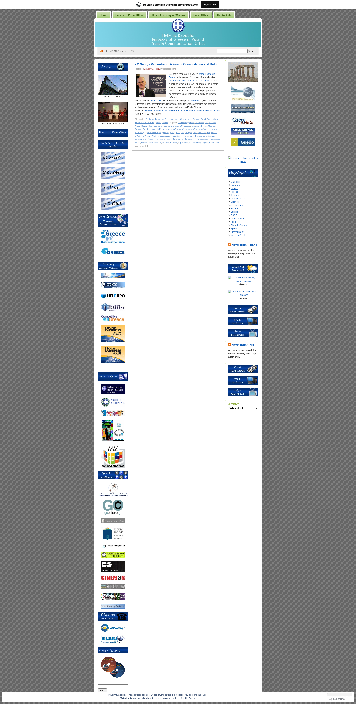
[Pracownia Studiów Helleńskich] (113, 495)
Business (150, 119)
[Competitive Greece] (113, 321)
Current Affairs (238, 198)
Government (186, 119)
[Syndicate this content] (229, 244)
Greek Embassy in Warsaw (168, 15)
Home (103, 15)
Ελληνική (147, 136)
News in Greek (238, 235)
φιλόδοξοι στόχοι (153, 132)
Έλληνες (180, 132)
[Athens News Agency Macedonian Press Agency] (113, 415)
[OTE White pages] (113, 643)
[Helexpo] (113, 299)
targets (205, 142)
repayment (183, 142)
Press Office (201, 15)
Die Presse (196, 100)
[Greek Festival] (113, 557)
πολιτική (213, 129)
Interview (165, 129)
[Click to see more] (113, 94)
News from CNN (243, 345)
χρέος (172, 132)
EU (181, 126)
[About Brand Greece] (118, 439)
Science (235, 202)
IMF (158, 129)
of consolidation (201, 139)
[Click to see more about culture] (113, 194)
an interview (155, 100)
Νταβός (155, 136)
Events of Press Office (129, 15)
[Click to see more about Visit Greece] (113, 226)
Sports (234, 228)
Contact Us (224, 15)
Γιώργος (188, 132)
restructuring (195, 142)
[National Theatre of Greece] (113, 571)
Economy (159, 119)
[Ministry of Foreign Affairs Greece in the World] (113, 406)
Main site (235, 182)
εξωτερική (158, 139)
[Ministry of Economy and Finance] (113, 277)
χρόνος (165, 132)
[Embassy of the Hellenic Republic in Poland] (113, 393)
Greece (196, 119)
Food (233, 222)
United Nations (238, 218)
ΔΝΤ (195, 132)
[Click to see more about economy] (113, 178)
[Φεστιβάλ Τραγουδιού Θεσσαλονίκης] (113, 599)
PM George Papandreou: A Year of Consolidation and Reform (177, 64)
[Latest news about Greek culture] (113, 513)
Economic (158, 126)
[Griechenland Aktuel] (243, 134)
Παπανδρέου (177, 136)
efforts (176, 126)
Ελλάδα (138, 136)
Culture (234, 188)
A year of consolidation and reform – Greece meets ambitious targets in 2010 (182, 110)
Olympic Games (239, 225)
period (137, 142)
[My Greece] (113, 254)
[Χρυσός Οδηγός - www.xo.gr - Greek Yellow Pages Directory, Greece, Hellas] (113, 631)
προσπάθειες (192, 129)
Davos (144, 126)
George (211, 126)
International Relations (144, 122)
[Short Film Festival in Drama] (113, 588)
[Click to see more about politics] (113, 209)
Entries (109, 51)
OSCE (234, 215)
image (153, 129)
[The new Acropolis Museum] (113, 608)
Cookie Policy (188, 698)
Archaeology (236, 205)
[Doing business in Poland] (113, 362)
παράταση (203, 129)
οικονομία (182, 139)
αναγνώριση (140, 139)
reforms (173, 142)
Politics (165, 122)
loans (190, 139)
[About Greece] (107, 439)
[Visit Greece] (113, 243)
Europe (187, 126)
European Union (172, 119)
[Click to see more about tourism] (113, 163)
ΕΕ (208, 132)
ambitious (199, 122)
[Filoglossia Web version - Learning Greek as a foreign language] (113, 677)
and (206, 122)
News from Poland (244, 244)
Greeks (146, 129)
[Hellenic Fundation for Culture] (113, 522)
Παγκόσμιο (189, 136)
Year (217, 142)
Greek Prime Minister (210, 119)
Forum (204, 126)
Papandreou (214, 139)
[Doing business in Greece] (113, 341)
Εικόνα (214, 132)
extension (195, 126)
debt (150, 126)
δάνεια (150, 139)
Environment (237, 232)
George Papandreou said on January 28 (189, 80)
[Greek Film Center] (113, 547)
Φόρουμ (198, 136)
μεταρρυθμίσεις (170, 139)
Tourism (235, 195)
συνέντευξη (140, 132)
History (234, 208)
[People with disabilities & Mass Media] (113, 467)
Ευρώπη (202, 132)
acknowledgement (186, 122)
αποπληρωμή (209, 136)
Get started (210, 4)
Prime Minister (155, 142)
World (211, 142)
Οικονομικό (165, 136)
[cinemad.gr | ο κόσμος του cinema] (113, 579)
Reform (165, 142)
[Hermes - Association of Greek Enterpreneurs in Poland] (113, 287)
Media (158, 122)
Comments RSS (125, 51)
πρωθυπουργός (178, 129)
